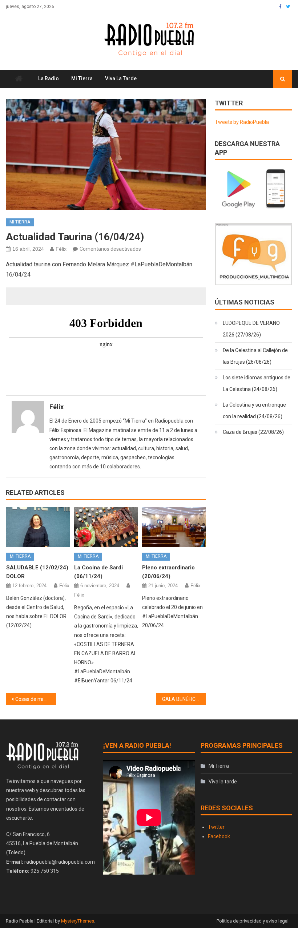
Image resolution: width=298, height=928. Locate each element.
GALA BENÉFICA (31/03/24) (184, 699)
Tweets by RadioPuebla (242, 122)
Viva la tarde (121, 78)
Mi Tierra (82, 78)
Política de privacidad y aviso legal (253, 921)
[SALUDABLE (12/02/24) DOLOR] (38, 527)
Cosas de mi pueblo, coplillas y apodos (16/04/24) (35, 699)
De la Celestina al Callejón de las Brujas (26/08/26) (255, 356)
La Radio (48, 78)
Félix (61, 249)
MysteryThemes (77, 921)
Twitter (216, 827)
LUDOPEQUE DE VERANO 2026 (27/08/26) (251, 329)
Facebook (219, 836)
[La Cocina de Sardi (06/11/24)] (106, 527)
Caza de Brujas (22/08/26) (253, 432)
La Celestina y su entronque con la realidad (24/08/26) (254, 410)
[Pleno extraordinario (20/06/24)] (174, 527)
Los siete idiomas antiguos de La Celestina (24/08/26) (256, 383)
